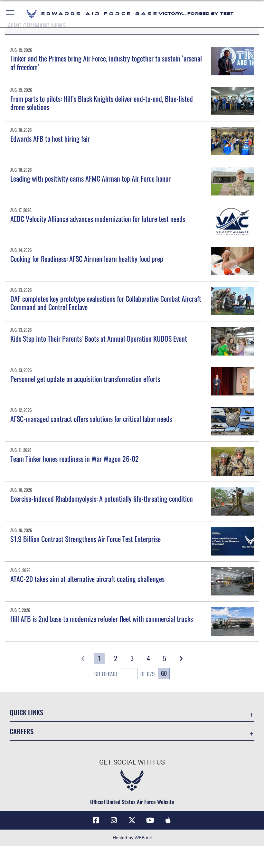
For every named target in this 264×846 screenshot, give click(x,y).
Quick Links (26, 712)
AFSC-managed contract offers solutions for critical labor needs (91, 418)
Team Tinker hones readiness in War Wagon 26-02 (74, 458)
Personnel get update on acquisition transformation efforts (85, 379)
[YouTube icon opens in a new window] (150, 820)
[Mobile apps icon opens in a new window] (168, 820)
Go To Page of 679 (124, 674)
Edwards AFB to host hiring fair (50, 138)
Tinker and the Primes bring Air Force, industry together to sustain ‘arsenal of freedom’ (106, 62)
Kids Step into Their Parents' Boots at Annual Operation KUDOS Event (98, 338)
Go (164, 673)
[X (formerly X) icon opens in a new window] (132, 820)
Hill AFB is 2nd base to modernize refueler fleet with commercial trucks (101, 618)
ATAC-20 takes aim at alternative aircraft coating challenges (87, 579)
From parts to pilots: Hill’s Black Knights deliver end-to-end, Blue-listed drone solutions (101, 102)
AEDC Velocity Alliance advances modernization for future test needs (97, 219)
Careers (21, 731)
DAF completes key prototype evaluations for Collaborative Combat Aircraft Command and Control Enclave (105, 302)
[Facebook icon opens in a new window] (96, 820)
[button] (10, 13)
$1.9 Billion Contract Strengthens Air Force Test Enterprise (85, 539)
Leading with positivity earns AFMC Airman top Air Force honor (90, 178)
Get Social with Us (132, 762)
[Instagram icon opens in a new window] (114, 820)
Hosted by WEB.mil (132, 837)
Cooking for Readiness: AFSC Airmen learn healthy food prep (86, 258)
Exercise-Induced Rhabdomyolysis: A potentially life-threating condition (101, 498)
